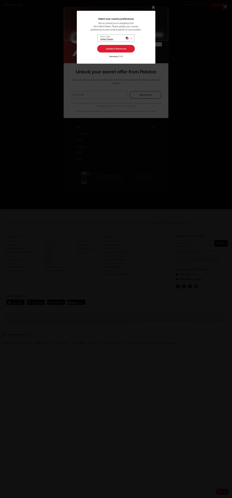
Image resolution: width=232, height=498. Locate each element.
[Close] (116, 7)
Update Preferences (116, 48)
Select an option (105, 36)
